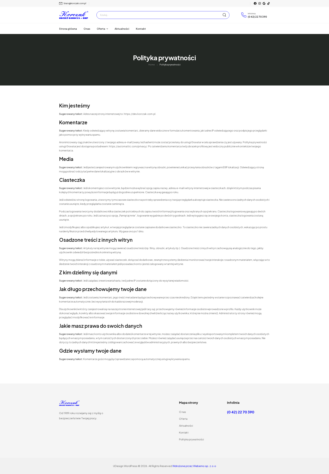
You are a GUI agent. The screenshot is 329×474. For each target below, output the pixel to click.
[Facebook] (255, 3)
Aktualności (122, 28)
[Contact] (244, 15)
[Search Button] (225, 15)
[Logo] (73, 15)
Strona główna (68, 28)
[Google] (264, 3)
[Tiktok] (268, 3)
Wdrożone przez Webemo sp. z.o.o (194, 465)
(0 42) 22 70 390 (257, 16)
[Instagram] (259, 3)
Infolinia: (252, 13)
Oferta (101, 28)
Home (151, 64)
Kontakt (141, 28)
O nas (87, 28)
